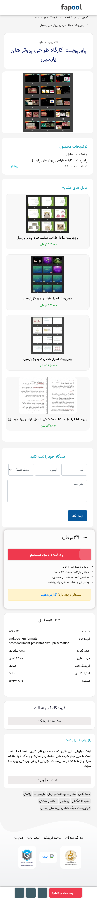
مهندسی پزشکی (48, 801)
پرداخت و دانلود (62, 893)
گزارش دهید (49, 594)
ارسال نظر (77, 515)
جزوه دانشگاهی (81, 801)
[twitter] (58, 884)
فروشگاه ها (70, 17)
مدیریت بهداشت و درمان (61, 794)
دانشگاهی (84, 794)
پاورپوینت (39, 794)
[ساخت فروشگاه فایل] (21, 7)
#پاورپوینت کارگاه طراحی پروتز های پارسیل (65, 808)
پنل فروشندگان (74, 838)
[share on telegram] (43, 689)
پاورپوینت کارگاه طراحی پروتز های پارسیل (62, 25)
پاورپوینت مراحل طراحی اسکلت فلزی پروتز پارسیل (47, 237)
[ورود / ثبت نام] (12, 7)
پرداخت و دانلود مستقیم (46, 555)
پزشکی (27, 794)
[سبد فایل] (6, 7)
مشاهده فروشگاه (49, 721)
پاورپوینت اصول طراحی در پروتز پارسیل (47, 298)
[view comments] (55, 689)
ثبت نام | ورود (48, 780)
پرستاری (64, 801)
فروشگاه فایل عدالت (46, 17)
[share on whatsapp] (49, 689)
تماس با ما (33, 838)
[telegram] (39, 884)
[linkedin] (67, 884)
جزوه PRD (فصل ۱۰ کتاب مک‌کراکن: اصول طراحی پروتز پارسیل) (47, 419)
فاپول (85, 17)
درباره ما (18, 838)
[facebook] (30, 884)
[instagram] (49, 884)
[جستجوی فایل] (30, 7)
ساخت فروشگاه (52, 838)
